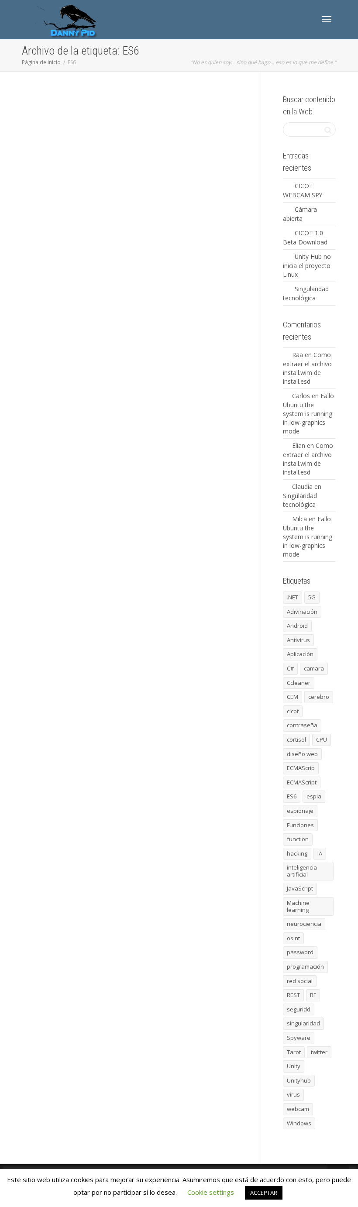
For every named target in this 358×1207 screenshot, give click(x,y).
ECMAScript (174, 124)
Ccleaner (298, 683)
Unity (293, 1066)
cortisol (296, 739)
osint (293, 938)
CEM (292, 697)
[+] (87, 118)
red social (300, 981)
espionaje (300, 811)
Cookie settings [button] (210, 1192)
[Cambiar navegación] (326, 19)
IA (319, 853)
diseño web (302, 754)
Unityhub (299, 1080)
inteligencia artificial (302, 870)
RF (313, 995)
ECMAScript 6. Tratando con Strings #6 (141, 291)
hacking (297, 853)
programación (160, 129)
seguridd (298, 1009)
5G (312, 597)
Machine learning (298, 906)
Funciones (117, 129)
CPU (321, 739)
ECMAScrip (173, 684)
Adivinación (302, 612)
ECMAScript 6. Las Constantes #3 (136, 575)
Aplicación (300, 654)
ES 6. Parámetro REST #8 (129, 117)
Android (297, 625)
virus (293, 1094)
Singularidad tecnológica (300, 500)
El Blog (142, 124)
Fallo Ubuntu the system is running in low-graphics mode (308, 413)
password (300, 952)
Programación (157, 124)
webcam (298, 1109)
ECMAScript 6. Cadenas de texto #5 (138, 374)
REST (174, 129)
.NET (292, 597)
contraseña (302, 725)
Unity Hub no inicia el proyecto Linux (307, 265)
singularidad (303, 1023)
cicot (293, 711)
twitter (319, 1052)
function (131, 129)
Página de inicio (41, 62)
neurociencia (304, 924)
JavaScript (144, 129)
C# (290, 668)
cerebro (318, 697)
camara (314, 668)
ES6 (107, 129)
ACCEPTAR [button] (263, 1193)
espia (313, 796)
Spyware (298, 1038)
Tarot (294, 1052)
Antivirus (298, 640)
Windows (299, 1123)
